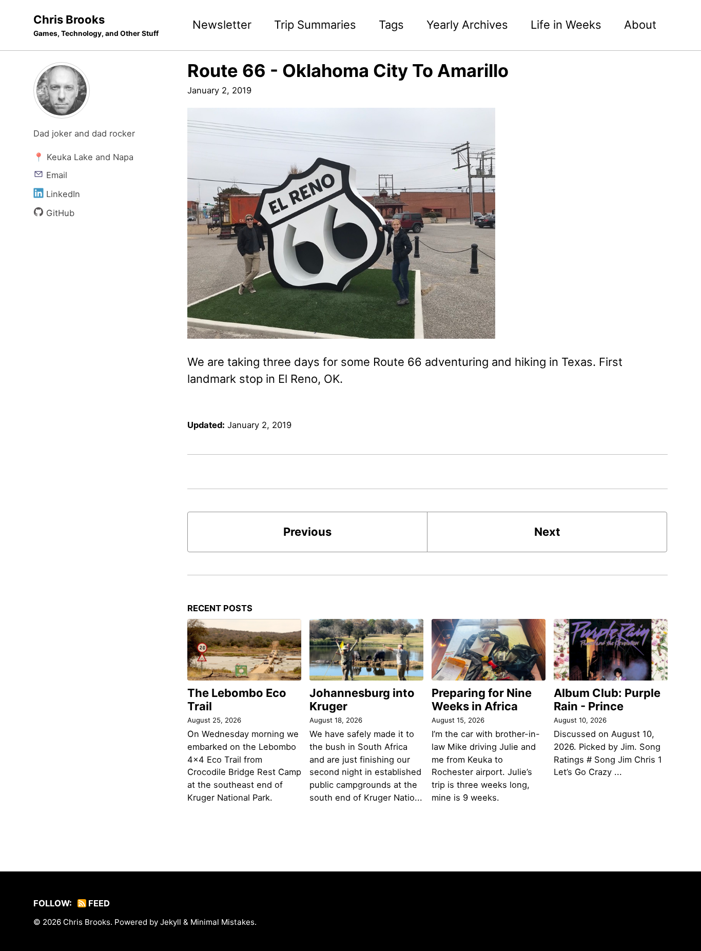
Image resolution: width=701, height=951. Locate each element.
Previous (307, 531)
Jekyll (170, 922)
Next (547, 531)
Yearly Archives (467, 24)
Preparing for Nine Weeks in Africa (482, 699)
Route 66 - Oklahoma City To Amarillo (348, 70)
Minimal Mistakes (222, 922)
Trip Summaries (315, 24)
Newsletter (221, 24)
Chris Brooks (96, 25)
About (640, 24)
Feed (98, 903)
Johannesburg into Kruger (362, 699)
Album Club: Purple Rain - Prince (607, 699)
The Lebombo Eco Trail (236, 699)
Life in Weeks (566, 24)
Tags (391, 24)
